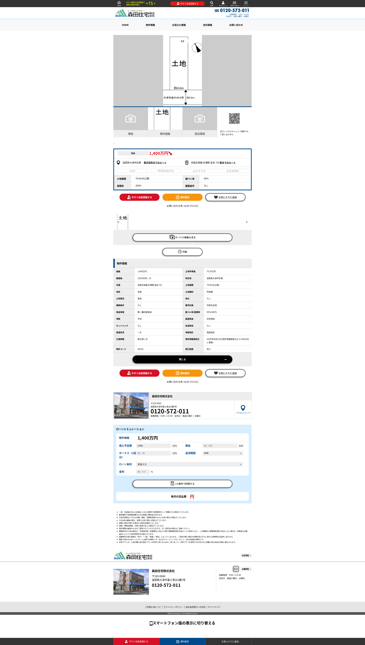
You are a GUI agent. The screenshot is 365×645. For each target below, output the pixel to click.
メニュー (246, 5)
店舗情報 (245, 569)
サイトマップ (214, 606)
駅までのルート (228, 162)
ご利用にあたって (153, 606)
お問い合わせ (234, 5)
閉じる (182, 359)
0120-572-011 (166, 584)
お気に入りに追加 (230, 641)
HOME (119, 5)
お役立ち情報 (179, 25)
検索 (211, 5)
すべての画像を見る (185, 237)
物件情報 (150, 25)
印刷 (184, 252)
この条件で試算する (184, 484)
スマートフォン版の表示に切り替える (184, 622)
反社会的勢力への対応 (196, 606)
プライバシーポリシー (173, 606)
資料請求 (184, 197)
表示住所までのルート (155, 162)
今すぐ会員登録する (189, 3)
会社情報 (207, 25)
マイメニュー (223, 5)
